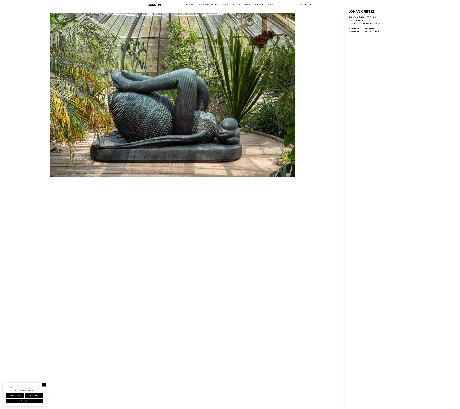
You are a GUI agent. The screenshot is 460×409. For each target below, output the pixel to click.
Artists (189, 5)
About (225, 5)
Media (247, 5)
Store (271, 5)
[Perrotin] (154, 5)
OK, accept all (34, 395)
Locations (259, 5)
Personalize (24, 401)
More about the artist (363, 28)
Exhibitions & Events (208, 5)
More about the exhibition (365, 31)
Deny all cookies (15, 395)
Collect (236, 5)
